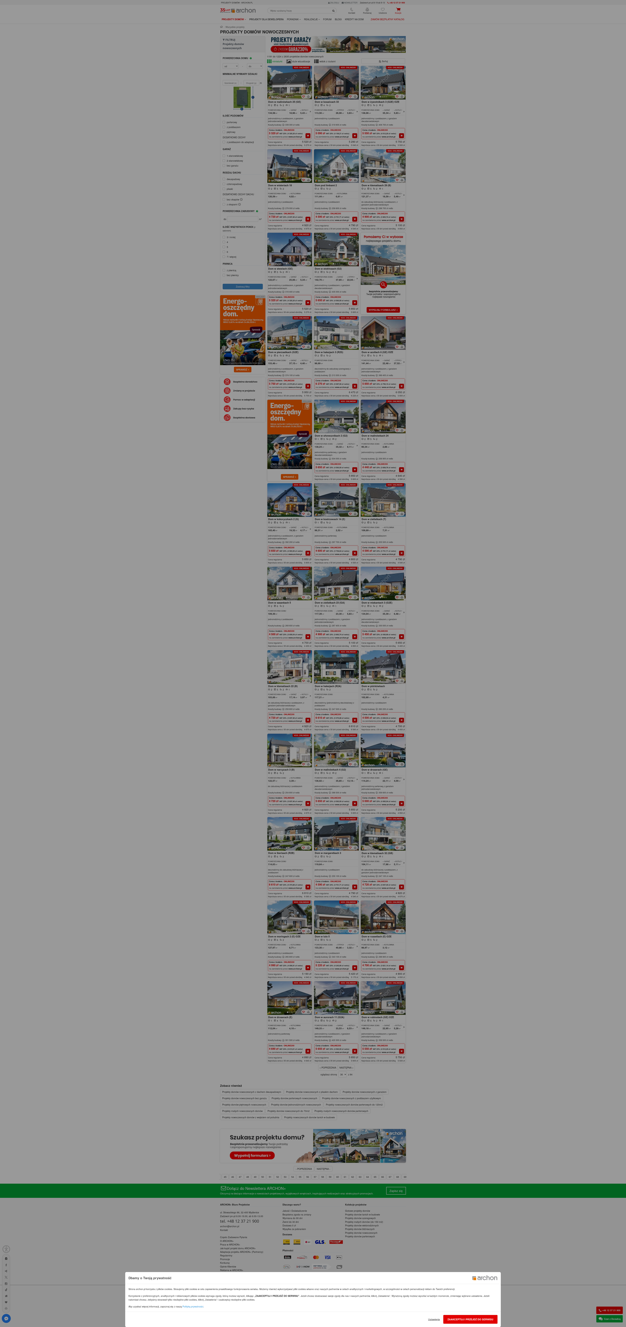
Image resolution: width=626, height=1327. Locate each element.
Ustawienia (434, 1319)
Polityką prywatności (192, 1306)
